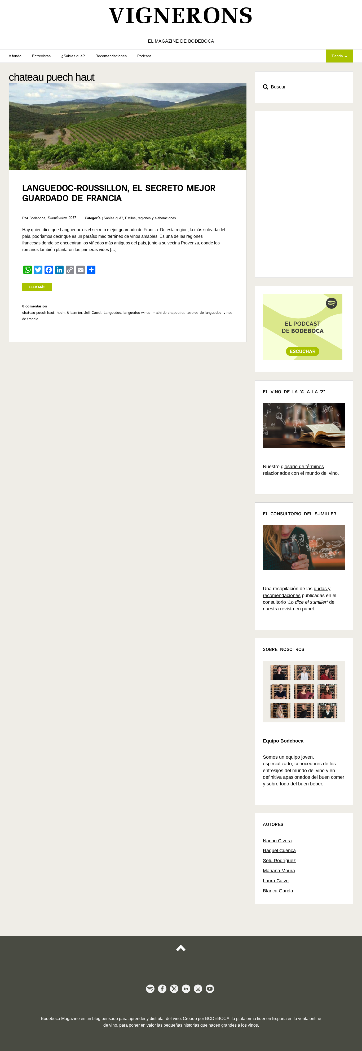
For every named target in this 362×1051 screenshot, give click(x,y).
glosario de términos (302, 466)
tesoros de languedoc (204, 313)
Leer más (37, 287)
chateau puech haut (38, 313)
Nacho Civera (277, 840)
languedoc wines (137, 313)
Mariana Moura (279, 870)
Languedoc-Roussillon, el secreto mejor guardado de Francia (118, 193)
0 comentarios (34, 306)
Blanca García (278, 890)
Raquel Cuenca (279, 850)
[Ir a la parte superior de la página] (181, 952)
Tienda (337, 56)
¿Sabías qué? (73, 56)
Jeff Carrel (92, 313)
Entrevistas (41, 56)
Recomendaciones (111, 56)
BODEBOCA (217, 1018)
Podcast (144, 56)
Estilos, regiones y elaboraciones (150, 218)
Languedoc (112, 313)
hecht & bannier (69, 313)
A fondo (15, 56)
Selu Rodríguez (279, 860)
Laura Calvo (276, 880)
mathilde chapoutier (168, 313)
